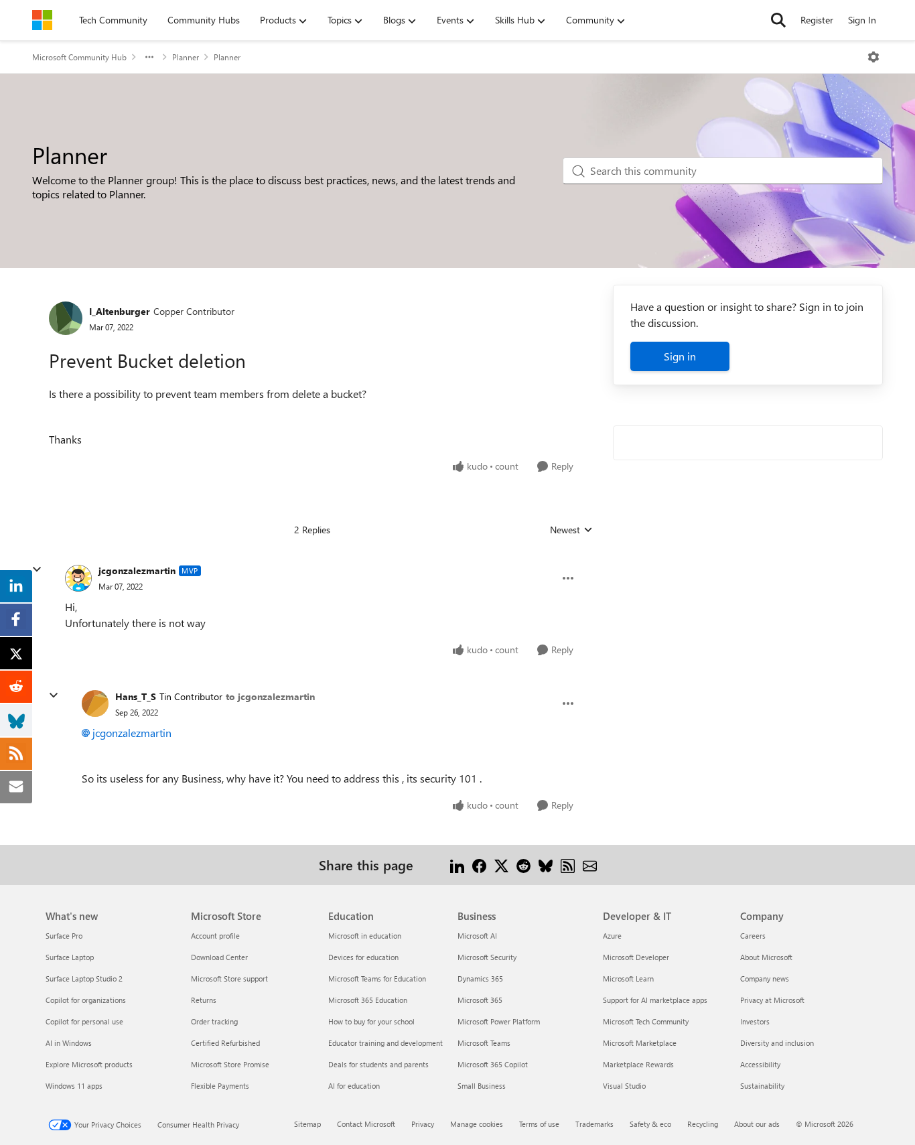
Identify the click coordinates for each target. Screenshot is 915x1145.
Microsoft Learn (628, 978)
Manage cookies (476, 1124)
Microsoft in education (364, 936)
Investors (755, 1021)
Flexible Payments (220, 1086)
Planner (185, 57)
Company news (764, 978)
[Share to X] (501, 865)
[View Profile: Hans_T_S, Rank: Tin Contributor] (95, 703)
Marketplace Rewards (638, 1064)
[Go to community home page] (42, 20)
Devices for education (363, 957)
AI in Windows (69, 1043)
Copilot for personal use (84, 1021)
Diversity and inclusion (777, 1043)
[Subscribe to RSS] (568, 865)
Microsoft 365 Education (367, 1000)
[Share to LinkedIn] (457, 865)
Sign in (680, 356)
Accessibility (760, 1064)
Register (816, 19)
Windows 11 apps (74, 1086)
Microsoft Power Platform (499, 1021)
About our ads (757, 1124)
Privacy (422, 1124)
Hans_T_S (135, 696)
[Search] (778, 20)
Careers (753, 936)
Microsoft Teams (484, 1043)
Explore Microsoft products (89, 1064)
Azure (612, 936)
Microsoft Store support (229, 978)
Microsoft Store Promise (230, 1064)
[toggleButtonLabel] (873, 57)
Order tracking (214, 1021)
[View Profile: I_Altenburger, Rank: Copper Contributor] (65, 318)
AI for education (354, 1086)
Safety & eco (650, 1124)
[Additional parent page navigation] (149, 57)
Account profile (215, 936)
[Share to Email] (590, 865)
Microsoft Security (487, 957)
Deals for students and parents (378, 1064)
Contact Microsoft (366, 1124)
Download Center (219, 957)
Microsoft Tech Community (646, 1021)
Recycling (702, 1124)
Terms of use (539, 1124)
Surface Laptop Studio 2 (84, 978)
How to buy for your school (371, 1021)
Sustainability (762, 1086)
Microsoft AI (477, 936)
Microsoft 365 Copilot (493, 1064)
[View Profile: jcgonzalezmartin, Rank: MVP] (78, 578)
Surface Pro (64, 936)
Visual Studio (624, 1086)
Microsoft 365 (480, 1000)
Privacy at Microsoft (772, 1000)
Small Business (482, 1086)
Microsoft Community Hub (79, 57)
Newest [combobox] (571, 530)
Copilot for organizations (86, 1000)
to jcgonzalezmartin (270, 696)
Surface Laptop (70, 957)
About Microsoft (766, 957)
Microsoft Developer (636, 957)
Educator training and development (385, 1043)
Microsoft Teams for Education (377, 978)
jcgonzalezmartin (136, 570)
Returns (203, 1000)
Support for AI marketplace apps (655, 1000)
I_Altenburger (119, 311)
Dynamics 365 (480, 978)
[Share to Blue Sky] (546, 865)
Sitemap (307, 1124)
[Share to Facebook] (479, 865)
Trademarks (594, 1124)
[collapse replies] (37, 569)
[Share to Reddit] (523, 865)
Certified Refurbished (225, 1043)
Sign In (862, 19)
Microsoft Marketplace (640, 1043)
